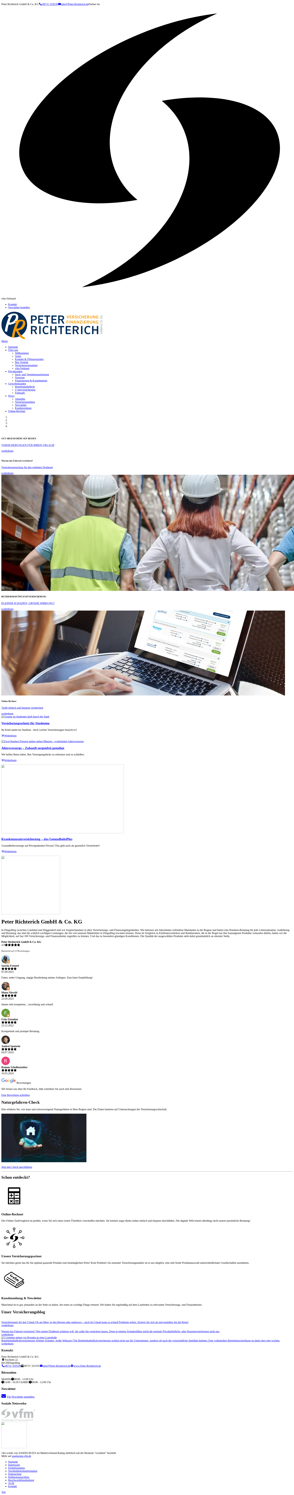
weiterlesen (7, 450)
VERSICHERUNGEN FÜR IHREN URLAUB (27, 445)
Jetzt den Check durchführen (16, 1167)
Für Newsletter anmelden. (21, 1396)
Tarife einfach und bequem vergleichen (22, 707)
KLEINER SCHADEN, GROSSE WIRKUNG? (28, 603)
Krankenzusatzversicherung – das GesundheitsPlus (36, 839)
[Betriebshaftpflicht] (29, 1337)
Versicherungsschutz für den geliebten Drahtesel (27, 467)
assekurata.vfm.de (21, 1456)
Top (3, 1492)
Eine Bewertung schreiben (15, 1095)
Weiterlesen (10, 735)
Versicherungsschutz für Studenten (25, 723)
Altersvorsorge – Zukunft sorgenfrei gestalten (32, 748)
